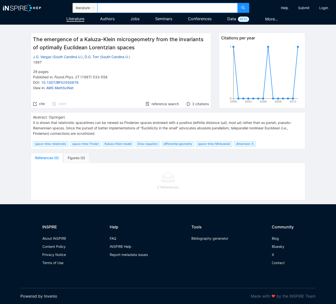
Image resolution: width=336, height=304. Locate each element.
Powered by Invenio (38, 296)
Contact (278, 263)
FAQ (113, 238)
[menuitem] (284, 8)
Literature (75, 18)
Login (323, 8)
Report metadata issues (129, 255)
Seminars (163, 18)
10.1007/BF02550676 (59, 82)
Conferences (200, 18)
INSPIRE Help (120, 246)
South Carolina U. (67, 57)
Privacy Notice (54, 255)
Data (231, 18)
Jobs (134, 18)
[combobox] (167, 8)
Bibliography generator (209, 238)
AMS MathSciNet (60, 88)
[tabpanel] (168, 181)
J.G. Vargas (42, 57)
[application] (262, 75)
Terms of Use (52, 263)
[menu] (293, 8)
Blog (275, 238)
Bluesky (278, 246)
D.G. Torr (92, 57)
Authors (107, 18)
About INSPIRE (54, 238)
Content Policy (54, 246)
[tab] (47, 158)
